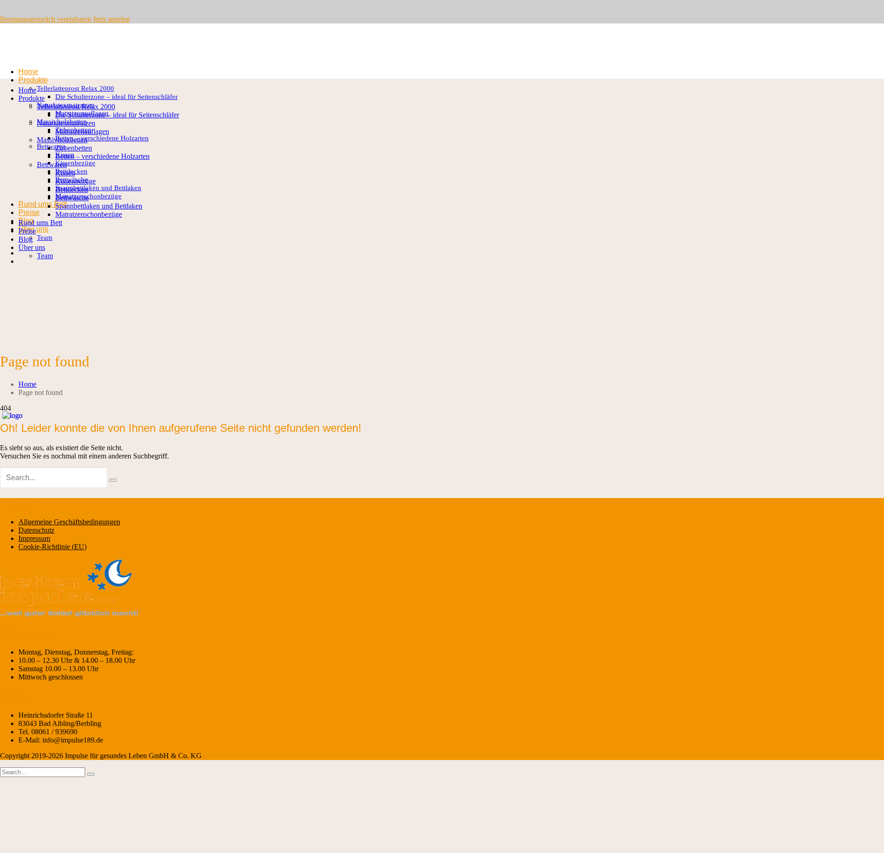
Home (27, 384)
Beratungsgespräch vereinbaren (45, 19)
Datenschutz (36, 530)
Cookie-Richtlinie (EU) (52, 547)
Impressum (34, 538)
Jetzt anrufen (111, 19)
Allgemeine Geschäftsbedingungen (69, 522)
